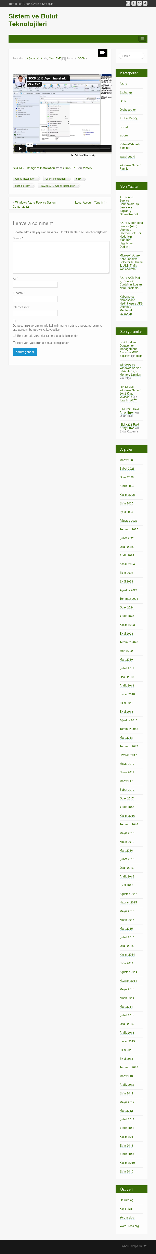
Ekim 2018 (126, 703)
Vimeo (87, 167)
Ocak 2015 (127, 946)
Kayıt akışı (126, 1209)
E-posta (19, 293)
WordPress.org (129, 1226)
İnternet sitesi (21, 307)
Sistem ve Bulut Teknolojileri (33, 19)
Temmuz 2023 (129, 642)
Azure (123, 84)
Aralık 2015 (127, 876)
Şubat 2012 (127, 1119)
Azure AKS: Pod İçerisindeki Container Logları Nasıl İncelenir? (131, 283)
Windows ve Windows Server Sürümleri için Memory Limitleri (130, 369)
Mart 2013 (126, 1076)
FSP (78, 178)
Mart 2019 (126, 659)
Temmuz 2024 (129, 598)
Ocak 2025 (127, 547)
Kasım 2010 (127, 1163)
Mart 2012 (126, 1110)
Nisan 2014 (127, 998)
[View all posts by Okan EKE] (64, 58)
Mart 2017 (126, 781)
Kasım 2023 (127, 625)
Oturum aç (126, 1200)
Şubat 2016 (127, 859)
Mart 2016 (126, 850)
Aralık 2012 (127, 1084)
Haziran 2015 (128, 902)
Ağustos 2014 (128, 972)
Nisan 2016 (127, 842)
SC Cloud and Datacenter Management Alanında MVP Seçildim (129, 349)
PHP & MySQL (129, 118)
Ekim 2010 (126, 1171)
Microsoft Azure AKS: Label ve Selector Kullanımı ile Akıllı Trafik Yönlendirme (131, 262)
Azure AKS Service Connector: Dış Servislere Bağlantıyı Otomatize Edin (129, 205)
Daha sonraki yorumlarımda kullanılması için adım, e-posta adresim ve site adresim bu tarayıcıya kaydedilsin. (58, 327)
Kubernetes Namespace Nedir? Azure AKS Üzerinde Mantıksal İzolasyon (131, 304)
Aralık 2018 (127, 685)
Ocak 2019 (127, 677)
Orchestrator (128, 109)
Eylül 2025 (126, 512)
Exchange (126, 92)
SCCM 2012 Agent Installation (34, 167)
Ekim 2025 (126, 503)
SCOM (124, 136)
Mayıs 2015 (127, 911)
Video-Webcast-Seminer (130, 146)
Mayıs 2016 (127, 833)
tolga (139, 356)
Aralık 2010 (127, 1154)
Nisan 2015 (127, 920)
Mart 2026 (126, 460)
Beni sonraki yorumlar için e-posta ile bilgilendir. (47, 336)
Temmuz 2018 (129, 729)
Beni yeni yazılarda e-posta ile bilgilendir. (43, 343)
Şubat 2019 (127, 668)
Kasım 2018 (127, 694)
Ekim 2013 (126, 1050)
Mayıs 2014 (127, 989)
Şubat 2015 (127, 937)
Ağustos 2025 (128, 520)
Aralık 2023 (127, 616)
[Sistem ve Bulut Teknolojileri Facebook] (133, 3)
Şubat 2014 (127, 1015)
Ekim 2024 (126, 573)
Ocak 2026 (127, 477)
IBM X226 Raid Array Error (129, 410)
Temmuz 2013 (129, 1067)
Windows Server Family (130, 167)
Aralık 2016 (127, 807)
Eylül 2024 (126, 581)
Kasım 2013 (127, 1041)
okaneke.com (22, 186)
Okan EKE (55, 58)
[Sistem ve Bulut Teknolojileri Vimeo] (139, 3)
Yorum (18, 238)
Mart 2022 (126, 651)
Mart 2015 (126, 928)
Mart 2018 (126, 737)
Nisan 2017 (127, 772)
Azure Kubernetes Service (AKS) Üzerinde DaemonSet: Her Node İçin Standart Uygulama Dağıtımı (131, 235)
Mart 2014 (126, 1006)
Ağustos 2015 (128, 894)
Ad (15, 279)
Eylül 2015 (126, 885)
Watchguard (127, 156)
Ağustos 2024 (128, 590)
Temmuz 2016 (129, 824)
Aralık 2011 (127, 1128)
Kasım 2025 (127, 494)
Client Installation (56, 178)
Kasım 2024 (127, 564)
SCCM (81, 58)
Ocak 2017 (127, 798)
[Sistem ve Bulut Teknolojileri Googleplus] (128, 3)
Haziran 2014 (128, 980)
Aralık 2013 (127, 1032)
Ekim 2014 (126, 963)
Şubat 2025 (127, 538)
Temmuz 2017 (129, 746)
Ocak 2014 (127, 1024)
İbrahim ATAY (128, 400)
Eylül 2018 (126, 711)
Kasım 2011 (127, 1137)
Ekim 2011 (126, 1145)
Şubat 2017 (127, 789)
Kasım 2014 (127, 954)
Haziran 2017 (128, 755)
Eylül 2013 (126, 1059)
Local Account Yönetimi (90, 202)
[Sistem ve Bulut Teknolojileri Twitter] (145, 3)
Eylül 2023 (126, 633)
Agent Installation (25, 178)
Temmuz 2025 (129, 529)
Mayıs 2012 (127, 1102)
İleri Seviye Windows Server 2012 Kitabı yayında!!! (130, 392)
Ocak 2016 (127, 868)
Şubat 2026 (127, 468)
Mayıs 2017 (127, 764)
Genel (123, 101)
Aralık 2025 (127, 486)
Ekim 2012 (126, 1093)
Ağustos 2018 (128, 720)
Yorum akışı (127, 1217)
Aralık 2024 (127, 555)
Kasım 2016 (127, 815)
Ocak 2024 (127, 607)
